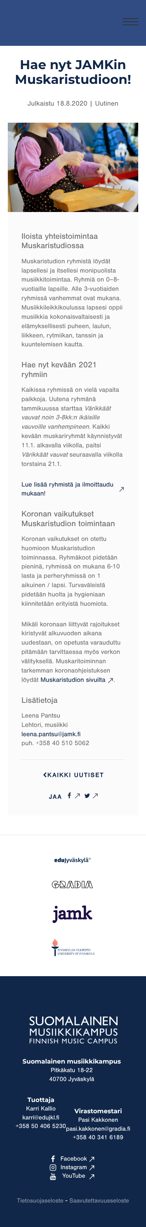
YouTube (73, 1176)
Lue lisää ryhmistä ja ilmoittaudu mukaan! (67, 489)
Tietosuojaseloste (40, 1201)
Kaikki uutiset (75, 775)
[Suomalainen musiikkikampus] (37, 33)
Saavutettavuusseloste (99, 1201)
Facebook (73, 1159)
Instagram (74, 1167)
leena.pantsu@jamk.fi (51, 734)
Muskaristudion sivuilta (73, 680)
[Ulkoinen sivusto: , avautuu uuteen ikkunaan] (73, 796)
